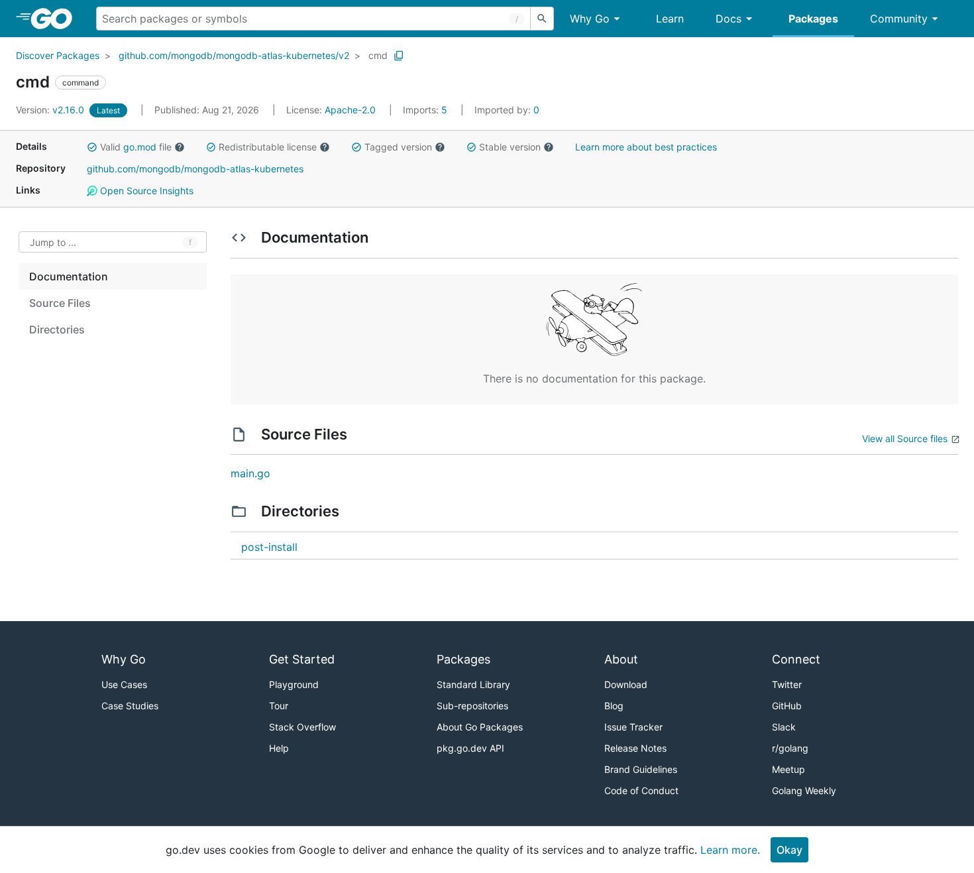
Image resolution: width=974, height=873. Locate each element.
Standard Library (473, 684)
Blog (613, 705)
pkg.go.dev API (470, 748)
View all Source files (904, 438)
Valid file (135, 146)
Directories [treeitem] (57, 329)
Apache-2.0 (350, 109)
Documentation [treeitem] (68, 276)
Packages (813, 18)
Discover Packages (57, 55)
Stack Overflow (302, 726)
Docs (728, 18)
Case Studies (129, 705)
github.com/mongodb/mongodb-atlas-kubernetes (195, 168)
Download (625, 684)
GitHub (787, 705)
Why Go (590, 18)
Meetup (788, 769)
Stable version (509, 146)
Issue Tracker (633, 726)
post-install (269, 546)
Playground (294, 684)
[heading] (56, 18)
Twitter (787, 684)
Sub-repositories (472, 705)
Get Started (302, 659)
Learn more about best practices (646, 146)
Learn (670, 18)
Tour (278, 705)
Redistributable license (267, 146)
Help (279, 748)
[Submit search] (542, 18)
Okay (789, 849)
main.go (250, 473)
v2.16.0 (51, 109)
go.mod (139, 146)
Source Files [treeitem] (60, 303)
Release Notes (635, 748)
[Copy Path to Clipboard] (399, 56)
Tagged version (398, 146)
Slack (784, 726)
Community (899, 18)
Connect (796, 659)
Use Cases (124, 684)
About (621, 659)
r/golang (790, 748)
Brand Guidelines (640, 769)
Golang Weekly (804, 790)
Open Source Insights (145, 190)
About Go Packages (480, 726)
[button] (92, 147)
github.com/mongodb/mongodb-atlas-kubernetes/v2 (234, 55)
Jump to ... (53, 242)
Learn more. (730, 849)
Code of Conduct (641, 790)
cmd (378, 55)
